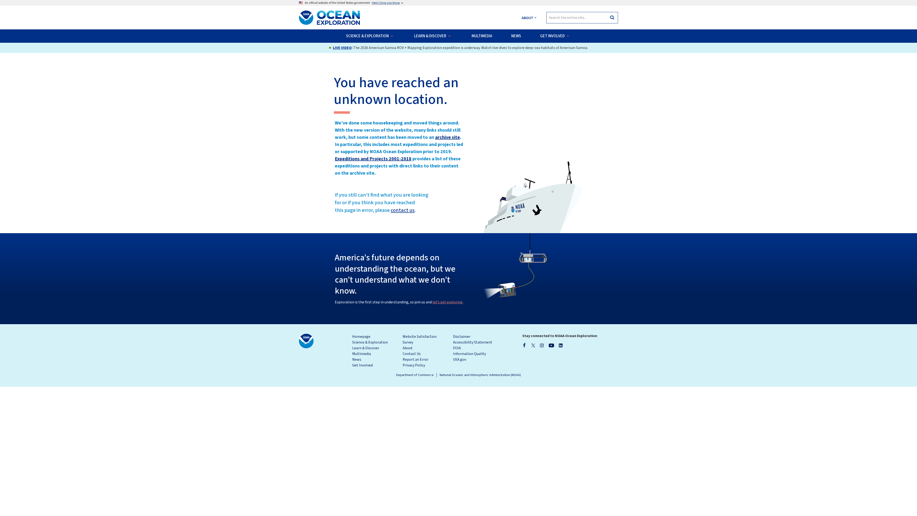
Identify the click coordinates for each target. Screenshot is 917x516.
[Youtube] (551, 345)
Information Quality (469, 353)
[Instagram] (542, 345)
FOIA (457, 348)
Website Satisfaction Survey (420, 339)
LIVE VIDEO (342, 47)
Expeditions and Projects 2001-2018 (373, 159)
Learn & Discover (365, 348)
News (356, 359)
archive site (447, 137)
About (408, 348)
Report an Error (415, 359)
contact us (403, 210)
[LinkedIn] (561, 345)
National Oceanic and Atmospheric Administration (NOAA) (480, 375)
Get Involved (362, 365)
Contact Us (412, 353)
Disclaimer (461, 336)
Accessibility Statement (472, 342)
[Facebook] (524, 345)
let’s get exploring (447, 302)
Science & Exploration (370, 342)
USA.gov (459, 359)
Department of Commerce (415, 375)
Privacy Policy (414, 365)
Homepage (361, 336)
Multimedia (361, 353)
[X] (533, 345)
